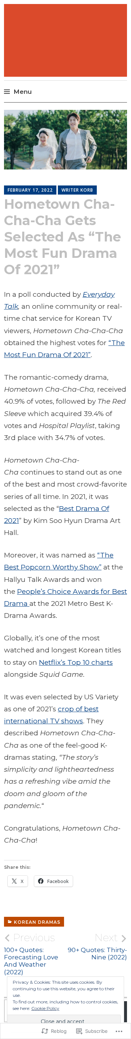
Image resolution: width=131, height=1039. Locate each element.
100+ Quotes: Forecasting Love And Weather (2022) (31, 954)
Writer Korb (77, 190)
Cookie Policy (45, 1008)
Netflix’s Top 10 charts (76, 662)
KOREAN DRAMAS (37, 922)
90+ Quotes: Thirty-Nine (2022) (97, 946)
